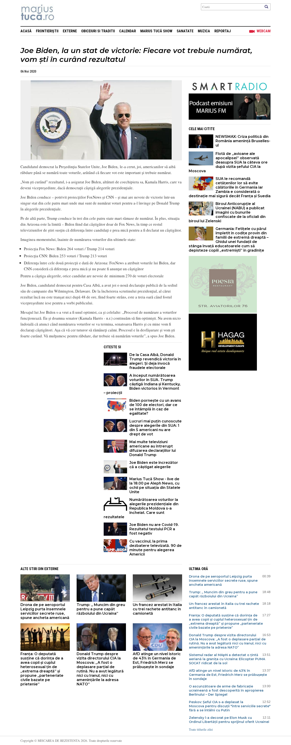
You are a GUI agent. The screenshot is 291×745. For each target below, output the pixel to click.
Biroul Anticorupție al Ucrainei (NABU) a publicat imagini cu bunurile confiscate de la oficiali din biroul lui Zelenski (227, 212)
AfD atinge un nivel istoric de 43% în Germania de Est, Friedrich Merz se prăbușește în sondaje (157, 660)
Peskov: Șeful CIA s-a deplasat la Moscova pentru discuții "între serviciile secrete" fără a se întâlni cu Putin (230, 706)
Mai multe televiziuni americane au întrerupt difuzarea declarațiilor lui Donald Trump (152, 448)
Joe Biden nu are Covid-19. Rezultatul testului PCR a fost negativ (154, 529)
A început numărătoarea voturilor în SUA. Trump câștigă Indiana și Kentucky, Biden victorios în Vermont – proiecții (142, 384)
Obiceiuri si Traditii (98, 31)
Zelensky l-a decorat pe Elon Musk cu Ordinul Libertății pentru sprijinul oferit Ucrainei (229, 720)
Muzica (204, 31)
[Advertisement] (58, 374)
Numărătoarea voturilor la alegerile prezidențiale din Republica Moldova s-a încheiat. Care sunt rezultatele (141, 508)
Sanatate (185, 31)
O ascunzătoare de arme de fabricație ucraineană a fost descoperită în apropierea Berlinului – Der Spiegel (226, 690)
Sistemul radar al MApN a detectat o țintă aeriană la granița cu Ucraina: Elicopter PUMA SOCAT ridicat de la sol (227, 659)
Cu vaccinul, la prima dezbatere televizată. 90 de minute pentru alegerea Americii (155, 547)
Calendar (127, 31)
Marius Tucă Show (156, 31)
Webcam (264, 31)
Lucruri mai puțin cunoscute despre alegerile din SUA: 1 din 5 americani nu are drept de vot (155, 427)
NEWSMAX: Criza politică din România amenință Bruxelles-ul (243, 140)
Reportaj (222, 31)
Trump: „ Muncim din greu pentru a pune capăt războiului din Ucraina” (101, 609)
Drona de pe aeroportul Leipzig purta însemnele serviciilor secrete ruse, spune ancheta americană (44, 611)
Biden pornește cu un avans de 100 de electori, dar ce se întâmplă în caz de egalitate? (155, 407)
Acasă (26, 31)
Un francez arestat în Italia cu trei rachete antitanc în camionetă (157, 609)
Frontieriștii (47, 31)
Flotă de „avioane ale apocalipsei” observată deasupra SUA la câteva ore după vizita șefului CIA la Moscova (228, 162)
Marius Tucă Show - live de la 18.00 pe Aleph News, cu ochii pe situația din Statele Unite (154, 485)
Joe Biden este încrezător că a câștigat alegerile (153, 464)
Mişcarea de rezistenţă (61, 13)
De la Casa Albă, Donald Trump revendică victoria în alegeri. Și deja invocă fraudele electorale (155, 361)
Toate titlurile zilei (201, 729)
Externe (70, 31)
